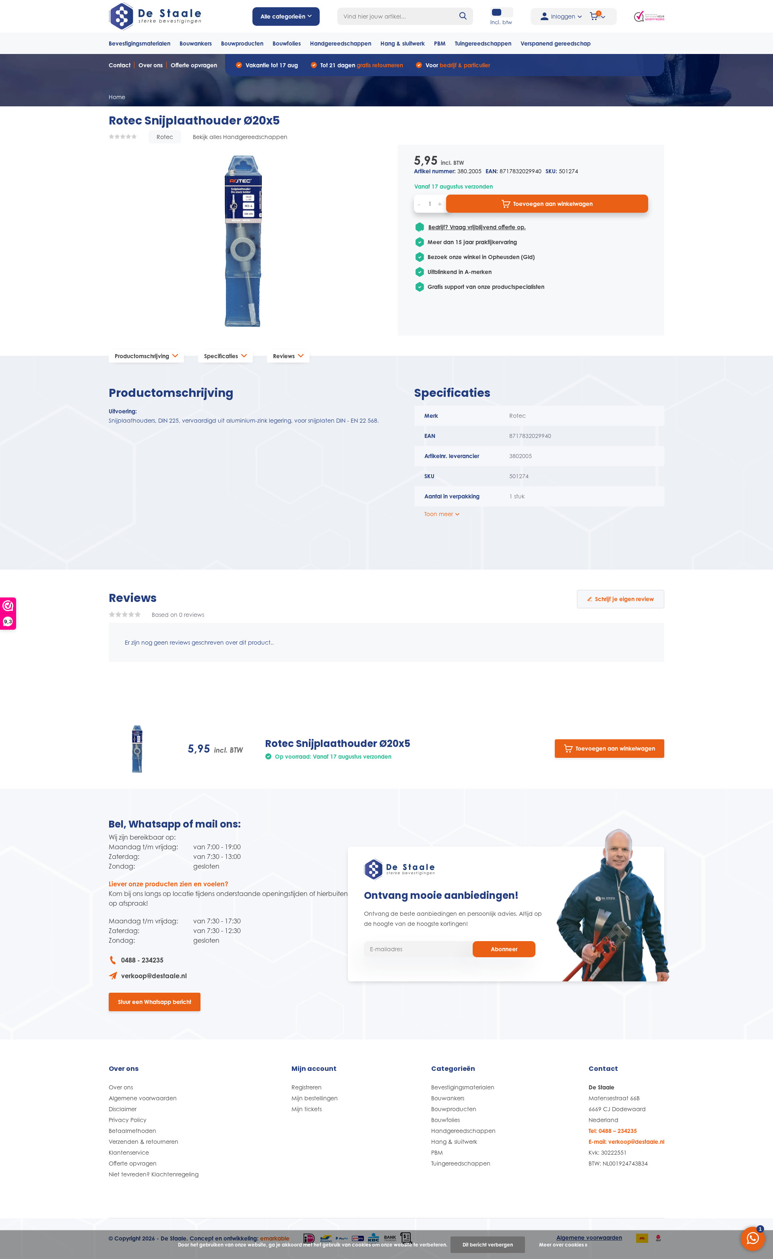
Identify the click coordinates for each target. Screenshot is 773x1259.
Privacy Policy (128, 1119)
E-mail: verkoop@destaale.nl (626, 1141)
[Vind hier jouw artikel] (463, 16)
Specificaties (221, 356)
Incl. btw (501, 22)
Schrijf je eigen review (624, 598)
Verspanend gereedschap (556, 43)
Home (117, 96)
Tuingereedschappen (483, 43)
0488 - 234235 (142, 960)
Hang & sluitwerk (402, 43)
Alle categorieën (282, 16)
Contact (119, 65)
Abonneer (504, 949)
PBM (440, 43)
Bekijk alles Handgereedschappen (240, 136)
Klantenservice (129, 1152)
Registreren (306, 1087)
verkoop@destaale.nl (154, 976)
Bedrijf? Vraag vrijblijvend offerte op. (477, 227)
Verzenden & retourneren (143, 1141)
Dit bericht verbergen (488, 1245)
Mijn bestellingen (314, 1098)
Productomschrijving (142, 356)
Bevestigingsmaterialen (139, 43)
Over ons (150, 65)
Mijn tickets (306, 1109)
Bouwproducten (242, 43)
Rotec (165, 136)
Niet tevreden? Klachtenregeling (153, 1174)
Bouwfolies (287, 43)
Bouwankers (196, 43)
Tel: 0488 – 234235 (613, 1130)
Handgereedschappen (340, 43)
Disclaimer (122, 1109)
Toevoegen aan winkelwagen (553, 203)
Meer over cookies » (563, 1245)
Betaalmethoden (132, 1130)
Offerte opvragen (194, 65)
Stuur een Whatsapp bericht (154, 1001)
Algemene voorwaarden (143, 1098)
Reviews (284, 356)
